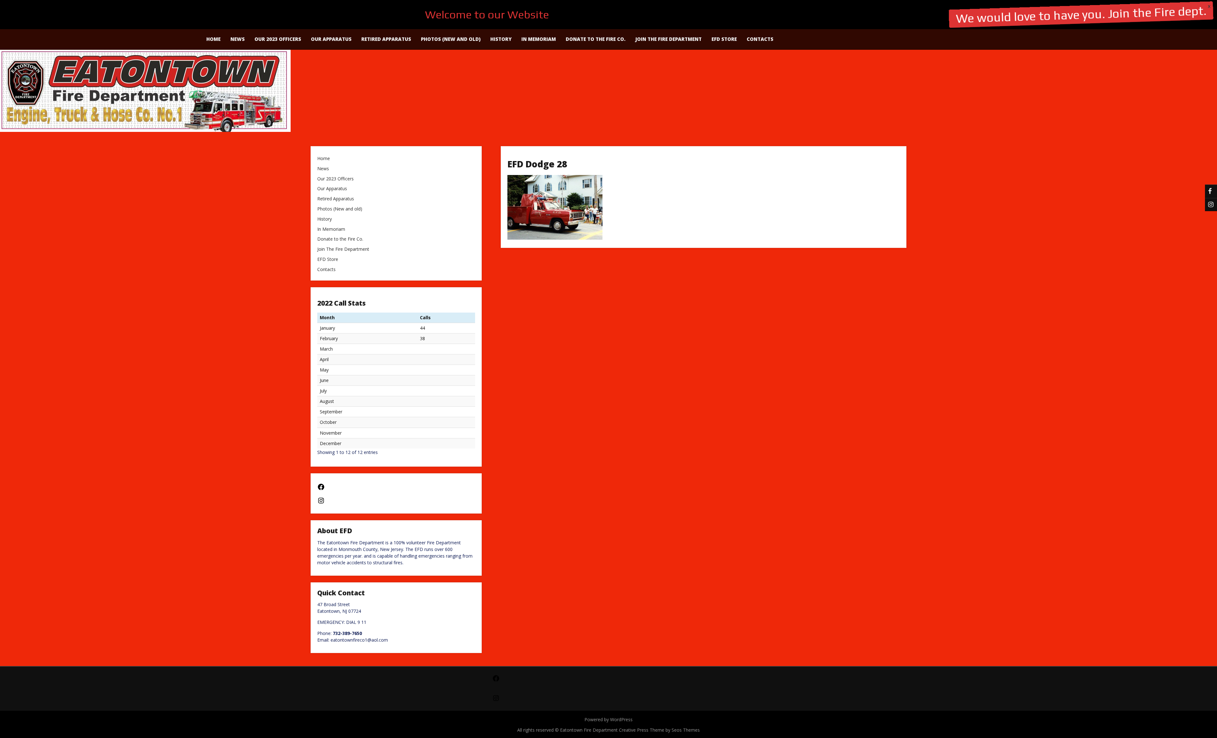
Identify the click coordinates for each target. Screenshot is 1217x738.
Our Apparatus (331, 39)
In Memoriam (538, 39)
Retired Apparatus (386, 39)
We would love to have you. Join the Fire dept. (1081, 14)
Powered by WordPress (608, 719)
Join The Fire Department (668, 39)
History (501, 39)
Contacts (760, 39)
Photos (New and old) (450, 39)
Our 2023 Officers (277, 39)
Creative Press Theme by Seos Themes (659, 730)
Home (213, 39)
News (237, 39)
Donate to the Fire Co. (596, 39)
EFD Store (724, 39)
